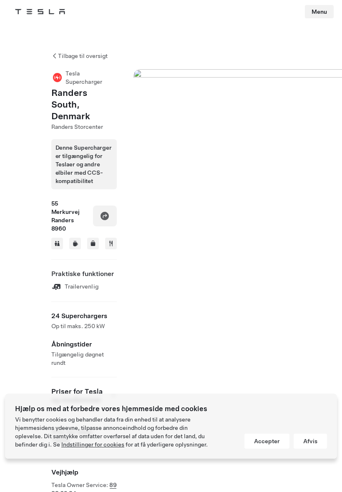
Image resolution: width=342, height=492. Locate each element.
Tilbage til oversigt (83, 56)
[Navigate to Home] (40, 12)
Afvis (310, 441)
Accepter (267, 441)
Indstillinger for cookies (92, 444)
